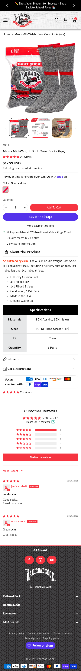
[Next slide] (74, 5)
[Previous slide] (7, 5)
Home (6, 34)
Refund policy (32, 638)
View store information (21, 243)
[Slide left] (6, 129)
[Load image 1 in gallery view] (19, 128)
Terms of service (62, 633)
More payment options (40, 225)
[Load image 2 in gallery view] (40, 128)
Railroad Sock (45, 658)
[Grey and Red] (5, 190)
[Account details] (65, 20)
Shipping (8, 168)
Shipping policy (51, 638)
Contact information (39, 633)
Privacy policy (16, 633)
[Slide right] (75, 129)
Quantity (8, 199)
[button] (5, 20)
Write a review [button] (40, 457)
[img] (11, 481)
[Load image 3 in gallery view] (62, 128)
